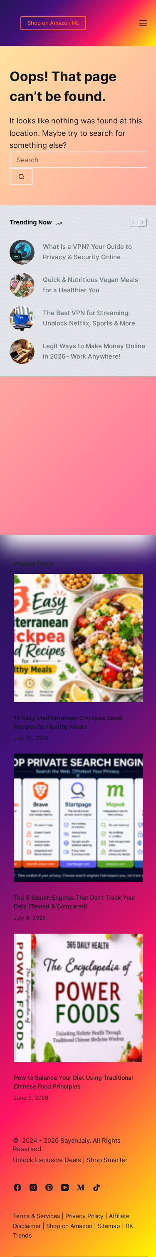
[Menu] (143, 23)
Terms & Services (36, 1215)
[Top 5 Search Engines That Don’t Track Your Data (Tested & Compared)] (78, 818)
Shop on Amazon (69, 1225)
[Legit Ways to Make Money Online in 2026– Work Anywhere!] (22, 351)
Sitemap (108, 1225)
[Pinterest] (49, 1187)
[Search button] (21, 176)
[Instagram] (33, 1187)
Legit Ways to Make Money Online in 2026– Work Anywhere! (94, 351)
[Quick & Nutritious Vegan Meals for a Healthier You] (22, 285)
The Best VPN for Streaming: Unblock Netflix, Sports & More (89, 318)
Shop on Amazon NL (53, 22)
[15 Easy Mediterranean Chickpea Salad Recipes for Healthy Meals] (78, 638)
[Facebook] (17, 1187)
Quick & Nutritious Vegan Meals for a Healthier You (90, 285)
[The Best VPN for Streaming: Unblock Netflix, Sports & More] (22, 318)
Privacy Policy (84, 1215)
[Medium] (80, 1187)
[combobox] (78, 160)
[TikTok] (96, 1187)
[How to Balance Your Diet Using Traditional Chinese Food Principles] (78, 998)
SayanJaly (74, 1140)
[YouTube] (65, 1187)
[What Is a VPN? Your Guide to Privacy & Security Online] (22, 252)
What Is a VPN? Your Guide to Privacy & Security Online (87, 252)
